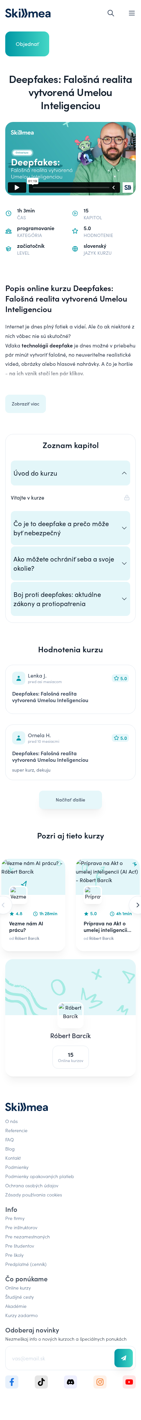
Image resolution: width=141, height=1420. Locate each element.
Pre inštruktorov (21, 1227)
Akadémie (16, 1306)
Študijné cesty (19, 1296)
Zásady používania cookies (33, 1194)
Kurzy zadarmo (21, 1315)
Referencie (16, 1130)
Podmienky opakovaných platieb (39, 1176)
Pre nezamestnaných (27, 1236)
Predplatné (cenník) (26, 1264)
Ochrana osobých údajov (31, 1185)
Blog (10, 1148)
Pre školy (14, 1255)
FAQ (9, 1139)
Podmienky (17, 1167)
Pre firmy (15, 1218)
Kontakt (13, 1157)
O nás (11, 1121)
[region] (70, 905)
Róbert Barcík (70, 1035)
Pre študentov (19, 1245)
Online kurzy (18, 1287)
